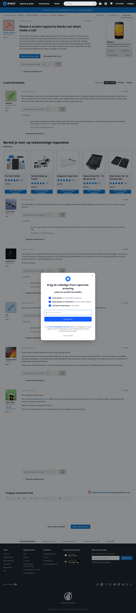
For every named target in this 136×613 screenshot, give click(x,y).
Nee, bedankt (68, 336)
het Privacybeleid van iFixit (59, 327)
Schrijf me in (68, 319)
